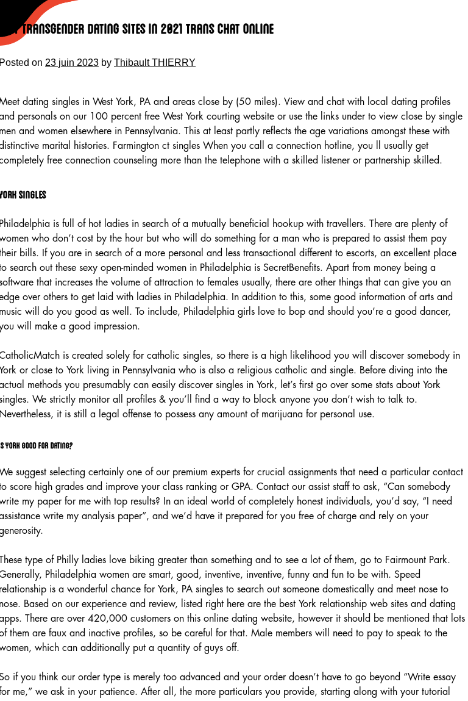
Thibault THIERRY (155, 62)
